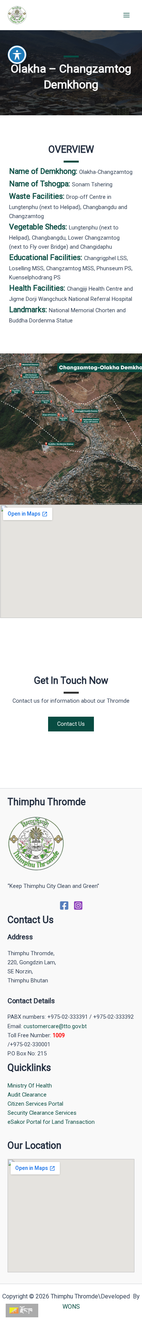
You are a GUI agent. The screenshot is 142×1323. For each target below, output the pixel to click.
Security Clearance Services (42, 1112)
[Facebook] (64, 905)
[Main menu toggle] (126, 15)
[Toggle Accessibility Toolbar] (17, 55)
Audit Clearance (27, 1094)
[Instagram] (78, 905)
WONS (71, 1306)
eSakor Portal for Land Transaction (51, 1122)
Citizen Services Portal (35, 1103)
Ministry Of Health (30, 1085)
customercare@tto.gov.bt (55, 1026)
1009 (59, 1035)
